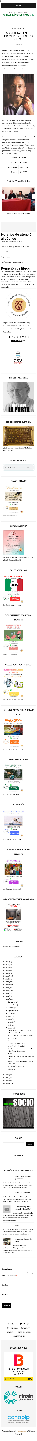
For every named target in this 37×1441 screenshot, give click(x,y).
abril (9, 1025)
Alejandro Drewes (18, 28)
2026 (7, 962)
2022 (7, 973)
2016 (7, 991)
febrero (10, 1069)
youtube (26, 1328)
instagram (14, 1328)
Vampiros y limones (22, 1193)
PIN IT (15, 172)
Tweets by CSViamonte (11, 947)
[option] (18, 201)
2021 (7, 976)
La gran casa (12, 1038)
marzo (10, 1028)
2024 (7, 968)
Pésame (10, 1054)
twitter (26, 1324)
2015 (7, 993)
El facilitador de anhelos (17, 1046)
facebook (13, 1324)
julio (9, 1016)
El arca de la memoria (16, 1066)
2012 (7, 1075)
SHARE (14, 162)
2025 (7, 965)
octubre (11, 1008)
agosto (10, 1014)
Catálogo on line (19, 1336)
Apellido (5, 1294)
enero (10, 1072)
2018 (7, 985)
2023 (7, 970)
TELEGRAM (13, 167)
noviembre (12, 1005)
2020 (7, 979)
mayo (10, 1022)
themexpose (22, 1431)
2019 (7, 982)
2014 (7, 996)
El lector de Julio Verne (16, 1044)
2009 (7, 1084)
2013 (7, 999)
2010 (7, 1081)
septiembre (12, 1011)
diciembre (11, 1002)
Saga (17, 1225)
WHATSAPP (25, 167)
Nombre (5, 1285)
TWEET (24, 162)
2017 (7, 988)
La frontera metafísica (14, 148)
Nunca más (12, 1041)
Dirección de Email (9, 1275)
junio (10, 1019)
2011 (7, 1078)
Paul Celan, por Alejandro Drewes (20, 1036)
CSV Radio (10, 1332)
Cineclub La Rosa (24, 1332)
